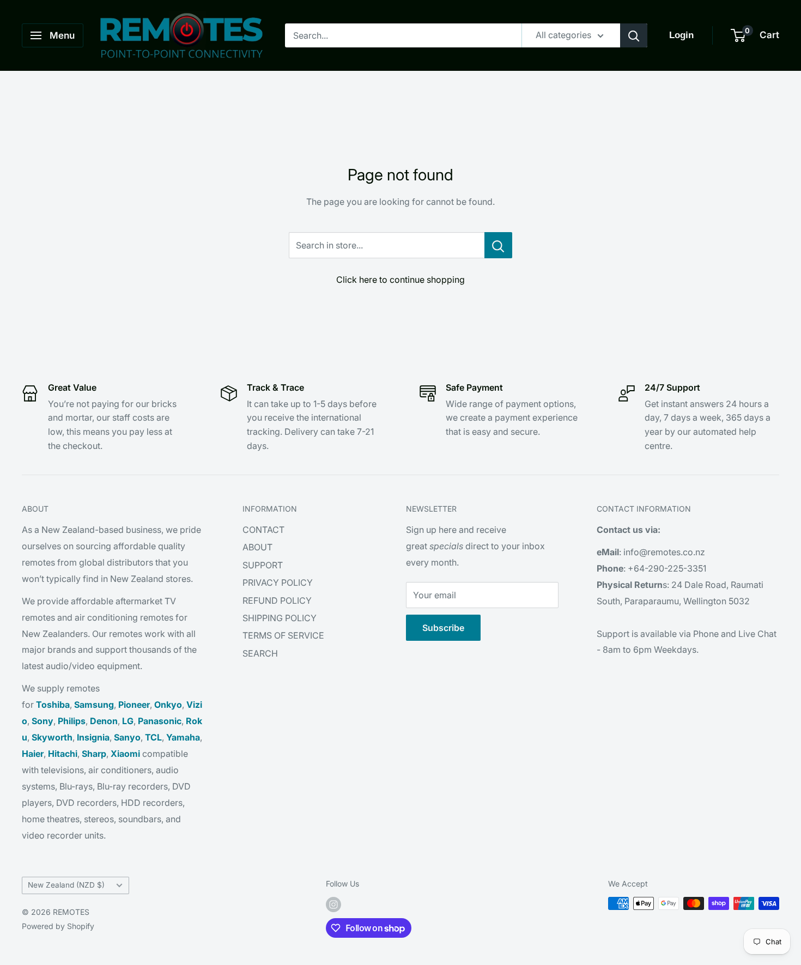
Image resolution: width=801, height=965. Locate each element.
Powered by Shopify (58, 926)
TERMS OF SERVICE (283, 635)
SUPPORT (262, 565)
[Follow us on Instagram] (333, 904)
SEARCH (260, 653)
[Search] (633, 35)
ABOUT (257, 547)
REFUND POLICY (277, 600)
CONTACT (263, 529)
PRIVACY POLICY (277, 582)
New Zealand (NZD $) (66, 885)
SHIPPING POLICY (279, 617)
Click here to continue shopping (400, 279)
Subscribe (443, 627)
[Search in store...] (498, 245)
